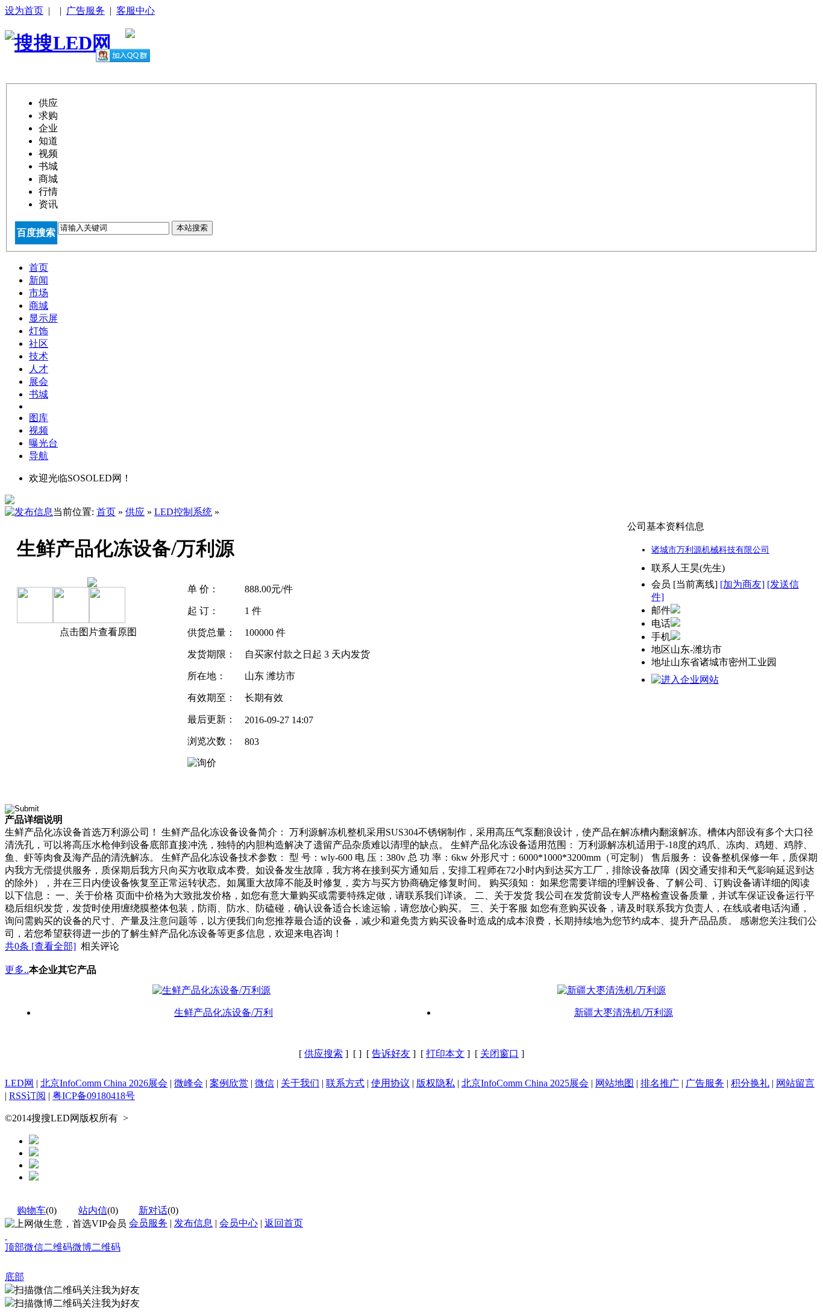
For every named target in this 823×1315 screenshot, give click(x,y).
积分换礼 (750, 1083)
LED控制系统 (183, 512)
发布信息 (193, 1223)
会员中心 (238, 1223)
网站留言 (795, 1083)
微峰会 (188, 1083)
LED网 (19, 1083)
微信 (264, 1083)
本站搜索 (192, 227)
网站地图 (614, 1083)
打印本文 (445, 1053)
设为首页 (24, 10)
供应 (135, 512)
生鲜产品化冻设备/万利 (223, 1012)
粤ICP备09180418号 (93, 1096)
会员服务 (148, 1223)
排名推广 (659, 1083)
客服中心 (135, 10)
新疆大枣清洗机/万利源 (623, 1012)
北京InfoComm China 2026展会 (103, 1083)
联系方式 (345, 1083)
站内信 (92, 1210)
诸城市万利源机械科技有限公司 (710, 549)
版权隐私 (435, 1083)
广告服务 (85, 10)
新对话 (153, 1210)
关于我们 (300, 1083)
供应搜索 (323, 1053)
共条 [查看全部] (40, 946)
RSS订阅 (27, 1096)
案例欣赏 (229, 1083)
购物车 (31, 1210)
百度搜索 (36, 232)
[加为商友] (742, 584)
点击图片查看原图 (97, 632)
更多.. (17, 970)
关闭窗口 (499, 1053)
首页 (106, 512)
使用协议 (390, 1083)
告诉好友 (391, 1053)
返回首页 (283, 1223)
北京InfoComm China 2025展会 (525, 1083)
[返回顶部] (6, 1236)
